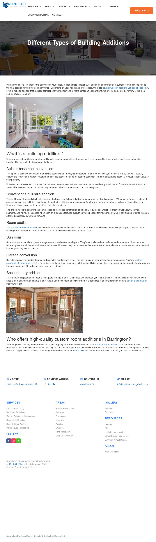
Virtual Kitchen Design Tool (117, 435)
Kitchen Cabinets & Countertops (20, 416)
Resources (80, 6)
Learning (108, 424)
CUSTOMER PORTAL (38, 14)
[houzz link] (54, 384)
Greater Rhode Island (65, 408)
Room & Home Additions (17, 424)
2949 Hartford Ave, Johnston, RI (21, 384)
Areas (47, 6)
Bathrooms (110, 412)
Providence (61, 416)
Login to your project (114, 432)
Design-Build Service (15, 420)
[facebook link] (45, 384)
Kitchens (109, 408)
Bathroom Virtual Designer (116, 439)
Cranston (60, 427)
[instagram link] (49, 384)
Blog (107, 428)
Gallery (63, 6)
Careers (113, 6)
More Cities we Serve (65, 435)
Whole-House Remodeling (17, 427)
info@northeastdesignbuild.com (132, 384)
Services (33, 6)
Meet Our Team (112, 451)
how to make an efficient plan (109, 344)
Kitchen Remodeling (15, 408)
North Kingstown (63, 431)
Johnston (60, 412)
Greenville (60, 420)
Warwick (59, 424)
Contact (57, 14)
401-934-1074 (141, 10)
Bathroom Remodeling (16, 412)
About (97, 6)
